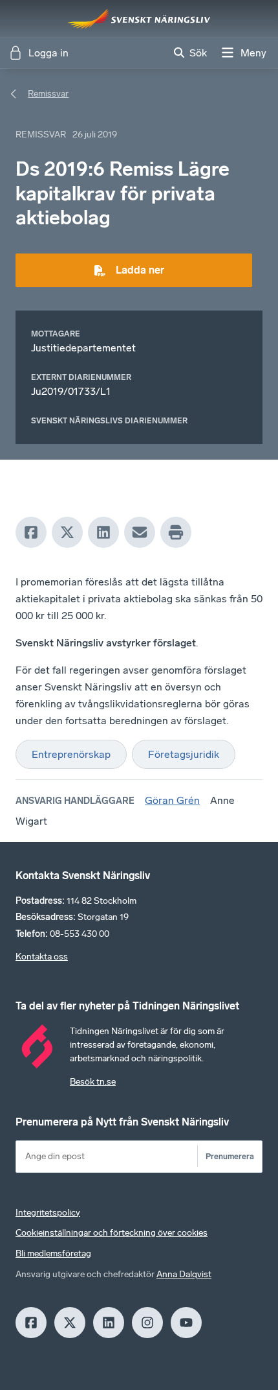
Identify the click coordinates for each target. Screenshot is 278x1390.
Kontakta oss (42, 956)
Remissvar (48, 93)
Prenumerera (230, 1156)
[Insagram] (147, 1322)
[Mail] (139, 532)
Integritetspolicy (48, 1212)
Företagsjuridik (183, 754)
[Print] (175, 532)
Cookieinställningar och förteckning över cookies (112, 1232)
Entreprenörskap (71, 754)
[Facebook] (31, 532)
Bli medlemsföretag (53, 1253)
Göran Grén (172, 800)
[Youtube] (186, 1322)
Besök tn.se (93, 1081)
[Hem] (139, 19)
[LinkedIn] (103, 532)
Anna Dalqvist (183, 1274)
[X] (67, 532)
